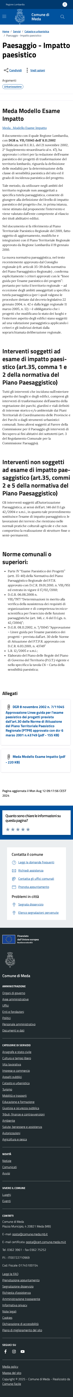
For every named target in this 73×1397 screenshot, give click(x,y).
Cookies (7, 1317)
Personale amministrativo (18, 1024)
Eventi (6, 1201)
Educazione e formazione (18, 1101)
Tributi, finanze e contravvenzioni (23, 1114)
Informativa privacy (14, 1305)
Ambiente (8, 1120)
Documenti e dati (13, 1030)
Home (5, 31)
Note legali (9, 1311)
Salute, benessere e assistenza (22, 1126)
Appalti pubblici (12, 1076)
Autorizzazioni (11, 1133)
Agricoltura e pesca (14, 1139)
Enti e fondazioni (13, 1011)
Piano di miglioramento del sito (22, 1330)
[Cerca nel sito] (62, 16)
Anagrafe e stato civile (16, 1052)
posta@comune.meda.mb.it (30, 1234)
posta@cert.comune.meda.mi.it (46, 1242)
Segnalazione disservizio (17, 1286)
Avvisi (6, 1173)
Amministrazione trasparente (21, 1299)
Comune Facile (11, 1383)
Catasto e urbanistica (37, 31)
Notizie (6, 1160)
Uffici (5, 1005)
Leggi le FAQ (10, 1274)
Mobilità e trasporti (14, 1095)
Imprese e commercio (16, 1070)
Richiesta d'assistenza (16, 1292)
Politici (6, 1018)
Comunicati (9, 1167)
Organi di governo (13, 993)
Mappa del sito (11, 1372)
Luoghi (6, 1194)
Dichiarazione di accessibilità (20, 1323)
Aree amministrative (15, 999)
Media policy (10, 1366)
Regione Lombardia (15, 4)
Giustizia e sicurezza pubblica (20, 1108)
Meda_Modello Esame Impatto (24, 128)
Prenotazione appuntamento (21, 1280)
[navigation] (4, 16)
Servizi (17, 31)
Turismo (7, 1089)
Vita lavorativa (11, 1064)
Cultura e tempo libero (16, 1058)
